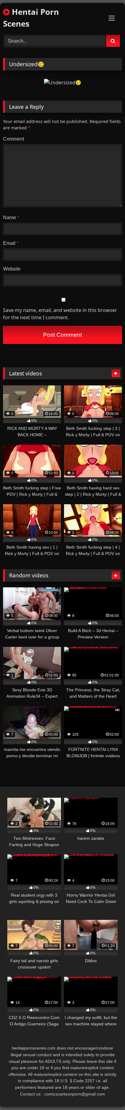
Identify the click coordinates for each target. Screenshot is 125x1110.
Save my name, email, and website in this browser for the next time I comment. (60, 314)
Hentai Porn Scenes (31, 17)
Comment (13, 138)
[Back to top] (106, 1092)
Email (11, 243)
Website (12, 268)
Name (11, 217)
